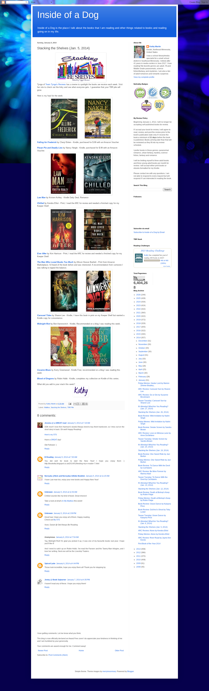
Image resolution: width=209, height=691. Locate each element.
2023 (138, 305)
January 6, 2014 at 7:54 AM (67, 537)
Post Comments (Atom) (58, 655)
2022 (138, 309)
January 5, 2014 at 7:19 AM (78, 423)
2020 (138, 316)
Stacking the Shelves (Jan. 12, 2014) (153, 489)
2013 (138, 549)
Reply (47, 449)
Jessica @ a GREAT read (55, 423)
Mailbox (47, 407)
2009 (138, 563)
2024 (138, 302)
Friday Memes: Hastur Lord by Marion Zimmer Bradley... (153, 384)
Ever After (42, 253)
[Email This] (74, 403)
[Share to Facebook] (83, 403)
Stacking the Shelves (58, 407)
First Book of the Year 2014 (149, 544)
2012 (138, 552)
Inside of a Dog (68, 15)
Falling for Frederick (46, 142)
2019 (138, 320)
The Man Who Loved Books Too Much (55, 262)
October (142, 348)
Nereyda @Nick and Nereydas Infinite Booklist (65, 476)
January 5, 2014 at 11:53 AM (65, 492)
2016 (138, 331)
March (141, 373)
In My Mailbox (68, 501)
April (140, 369)
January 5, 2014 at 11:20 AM (97, 476)
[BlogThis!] (77, 403)
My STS (56, 520)
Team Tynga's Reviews (55, 84)
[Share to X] (80, 403)
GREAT (54, 440)
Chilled (40, 203)
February (142, 377)
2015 (138, 334)
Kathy (146, 255)
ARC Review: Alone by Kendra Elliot (153, 531)
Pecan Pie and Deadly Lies (49, 148)
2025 (138, 298)
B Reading (49, 457)
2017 (138, 327)
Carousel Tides (44, 315)
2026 (138, 295)
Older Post (119, 651)
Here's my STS (51, 435)
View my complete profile (144, 77)
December (143, 341)
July (140, 359)
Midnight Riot (43, 324)
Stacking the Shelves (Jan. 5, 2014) (153, 527)
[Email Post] (70, 404)
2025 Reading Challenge (152, 250)
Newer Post (43, 651)
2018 (138, 323)
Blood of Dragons (45, 378)
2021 (138, 313)
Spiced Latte (50, 563)
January (142, 380)
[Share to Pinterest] (86, 403)
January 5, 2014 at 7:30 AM (65, 457)
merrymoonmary (109, 671)
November (143, 344)
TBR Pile (70, 407)
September (143, 351)
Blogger (130, 671)
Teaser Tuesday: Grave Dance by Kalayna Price (152, 516)
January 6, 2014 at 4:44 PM (67, 563)
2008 (138, 567)
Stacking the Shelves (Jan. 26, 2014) (153, 412)
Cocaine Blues (44, 370)
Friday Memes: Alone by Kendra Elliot (153, 534)
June (140, 362)
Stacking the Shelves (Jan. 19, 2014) (153, 450)
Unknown (49, 492)
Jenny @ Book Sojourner (55, 580)
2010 (138, 560)
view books (166, 266)
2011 (138, 556)
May (140, 366)
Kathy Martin (155, 46)
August (141, 355)
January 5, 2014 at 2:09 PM (65, 513)
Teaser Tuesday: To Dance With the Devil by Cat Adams (153, 478)
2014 (138, 338)
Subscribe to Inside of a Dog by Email (149, 232)
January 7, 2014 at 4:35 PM (78, 580)
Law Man (41, 197)
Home (81, 651)
